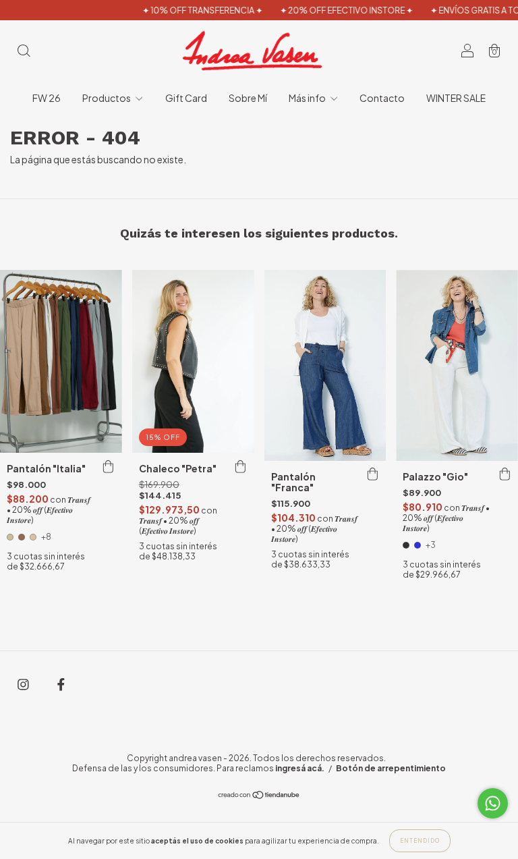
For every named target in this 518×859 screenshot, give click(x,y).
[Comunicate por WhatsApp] (493, 803)
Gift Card (186, 98)
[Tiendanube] (259, 795)
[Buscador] (23, 51)
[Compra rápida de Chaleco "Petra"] (240, 466)
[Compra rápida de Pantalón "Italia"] (108, 466)
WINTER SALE (456, 98)
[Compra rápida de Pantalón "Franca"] (372, 474)
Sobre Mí (248, 98)
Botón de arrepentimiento (391, 768)
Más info (308, 98)
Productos (107, 98)
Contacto (382, 98)
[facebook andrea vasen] (61, 684)
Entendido (420, 840)
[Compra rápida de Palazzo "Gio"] (504, 474)
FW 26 (46, 98)
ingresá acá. (299, 768)
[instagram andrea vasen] (24, 684)
